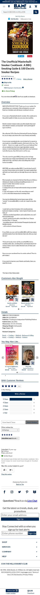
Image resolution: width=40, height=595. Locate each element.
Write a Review (27, 79)
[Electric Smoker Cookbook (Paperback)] (28, 291)
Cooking (10, 335)
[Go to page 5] (22, 372)
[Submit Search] (35, 12)
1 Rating (18, 79)
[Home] (20, 6)
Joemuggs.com (26, 572)
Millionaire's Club (26, 19)
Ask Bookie (14, 19)
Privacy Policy (28, 574)
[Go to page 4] (21, 372)
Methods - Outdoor (21, 337)
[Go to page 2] (18, 372)
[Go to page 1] (18, 309)
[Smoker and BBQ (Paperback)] (12, 293)
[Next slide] (37, 357)
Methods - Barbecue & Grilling (25, 335)
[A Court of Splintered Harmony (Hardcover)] (12, 355)
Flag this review (6, 474)
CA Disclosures (16, 574)
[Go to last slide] (3, 357)
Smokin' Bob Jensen (8, 76)
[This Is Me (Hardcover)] (28, 355)
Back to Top (20, 484)
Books (4, 335)
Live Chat (32, 500)
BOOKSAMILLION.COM (10, 572)
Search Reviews (32, 422)
